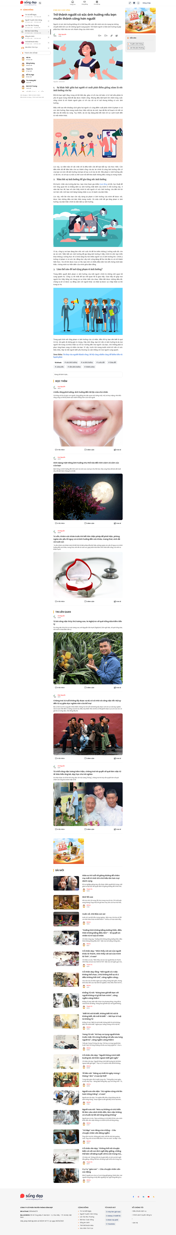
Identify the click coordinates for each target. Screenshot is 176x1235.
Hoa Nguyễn (61, 387)
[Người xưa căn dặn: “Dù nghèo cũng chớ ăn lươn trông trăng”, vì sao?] (66, 1098)
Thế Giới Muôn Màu (87, 1225)
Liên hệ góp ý (24, 95)
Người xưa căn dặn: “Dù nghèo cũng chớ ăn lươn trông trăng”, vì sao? (102, 1093)
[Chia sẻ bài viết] (130, 3)
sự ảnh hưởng (87, 362)
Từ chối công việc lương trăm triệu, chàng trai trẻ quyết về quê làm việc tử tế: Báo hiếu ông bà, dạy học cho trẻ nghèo (87, 773)
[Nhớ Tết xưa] (66, 902)
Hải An (89, 905)
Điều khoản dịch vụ (139, 1211)
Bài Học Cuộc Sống (87, 1220)
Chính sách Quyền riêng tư (142, 1215)
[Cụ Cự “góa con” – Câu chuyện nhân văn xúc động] (66, 1175)
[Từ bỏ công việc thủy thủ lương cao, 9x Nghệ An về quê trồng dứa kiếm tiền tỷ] (88, 658)
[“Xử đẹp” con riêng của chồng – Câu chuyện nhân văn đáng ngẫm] (66, 1136)
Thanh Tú (89, 889)
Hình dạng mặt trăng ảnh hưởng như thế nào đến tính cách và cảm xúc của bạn (86, 464)
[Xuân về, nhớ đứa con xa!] (66, 919)
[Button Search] (40, 3)
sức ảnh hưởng (71, 362)
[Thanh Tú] (84, 890)
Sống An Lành (85, 1223)
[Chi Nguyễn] (55, 531)
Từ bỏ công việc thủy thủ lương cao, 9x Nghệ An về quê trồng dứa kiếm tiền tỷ (87, 623)
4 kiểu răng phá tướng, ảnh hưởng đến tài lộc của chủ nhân (80, 392)
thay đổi (113, 362)
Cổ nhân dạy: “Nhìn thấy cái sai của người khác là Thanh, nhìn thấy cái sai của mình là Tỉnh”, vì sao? (101, 954)
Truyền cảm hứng (136, 44)
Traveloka (111, 1224)
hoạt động (103, 184)
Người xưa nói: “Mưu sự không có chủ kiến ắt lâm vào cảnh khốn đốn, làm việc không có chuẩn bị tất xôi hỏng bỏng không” (102, 1112)
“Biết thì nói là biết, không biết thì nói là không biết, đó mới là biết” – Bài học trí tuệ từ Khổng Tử (101, 1016)
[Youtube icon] (149, 1197)
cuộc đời (101, 362)
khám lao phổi (112, 1220)
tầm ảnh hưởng (74, 367)
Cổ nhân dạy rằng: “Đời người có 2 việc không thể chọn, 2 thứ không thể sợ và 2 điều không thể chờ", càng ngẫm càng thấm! (100, 974)
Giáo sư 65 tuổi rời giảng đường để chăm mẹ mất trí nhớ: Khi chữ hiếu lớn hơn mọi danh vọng (101, 878)
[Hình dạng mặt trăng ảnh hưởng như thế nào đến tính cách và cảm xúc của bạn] (88, 497)
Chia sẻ (118, 450)
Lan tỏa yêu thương (137, 48)
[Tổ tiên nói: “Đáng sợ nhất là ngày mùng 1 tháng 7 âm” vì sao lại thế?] (66, 1079)
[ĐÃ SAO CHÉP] (111, 35)
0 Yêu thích (61, 450)
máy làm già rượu (113, 1212)
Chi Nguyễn (61, 531)
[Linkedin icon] (143, 1197)
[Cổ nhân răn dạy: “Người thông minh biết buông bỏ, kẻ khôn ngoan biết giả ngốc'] (66, 1061)
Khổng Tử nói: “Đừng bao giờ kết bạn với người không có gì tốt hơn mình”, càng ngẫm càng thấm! (100, 995)
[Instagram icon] (138, 1197)
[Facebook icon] (133, 1197)
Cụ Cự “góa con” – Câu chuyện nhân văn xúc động (101, 1170)
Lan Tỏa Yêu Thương (87, 1217)
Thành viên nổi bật (31, 53)
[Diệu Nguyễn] (55, 696)
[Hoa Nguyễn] (55, 387)
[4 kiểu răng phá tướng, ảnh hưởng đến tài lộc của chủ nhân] (88, 423)
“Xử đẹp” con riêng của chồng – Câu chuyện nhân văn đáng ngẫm (99, 1131)
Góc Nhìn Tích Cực (86, 1228)
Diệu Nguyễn (62, 34)
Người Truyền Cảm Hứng (88, 1214)
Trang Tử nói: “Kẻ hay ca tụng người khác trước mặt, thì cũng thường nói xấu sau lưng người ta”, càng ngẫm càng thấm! (102, 1037)
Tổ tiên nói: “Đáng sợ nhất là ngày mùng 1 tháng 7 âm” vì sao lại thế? (101, 1074)
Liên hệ (135, 1223)
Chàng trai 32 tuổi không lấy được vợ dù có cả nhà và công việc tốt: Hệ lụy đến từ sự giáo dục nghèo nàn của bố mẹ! (87, 702)
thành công (90, 367)
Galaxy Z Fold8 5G (113, 1216)
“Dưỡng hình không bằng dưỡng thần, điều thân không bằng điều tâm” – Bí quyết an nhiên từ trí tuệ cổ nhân (102, 933)
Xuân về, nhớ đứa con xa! (93, 914)
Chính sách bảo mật (38, 97)
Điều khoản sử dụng (25, 97)
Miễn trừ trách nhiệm (34, 95)
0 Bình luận (90, 450)
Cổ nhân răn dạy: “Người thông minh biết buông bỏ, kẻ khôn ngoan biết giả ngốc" (101, 1056)
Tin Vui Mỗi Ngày (85, 1211)
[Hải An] (84, 906)
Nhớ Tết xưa (87, 897)
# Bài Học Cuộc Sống (61, 10)
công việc (60, 367)
